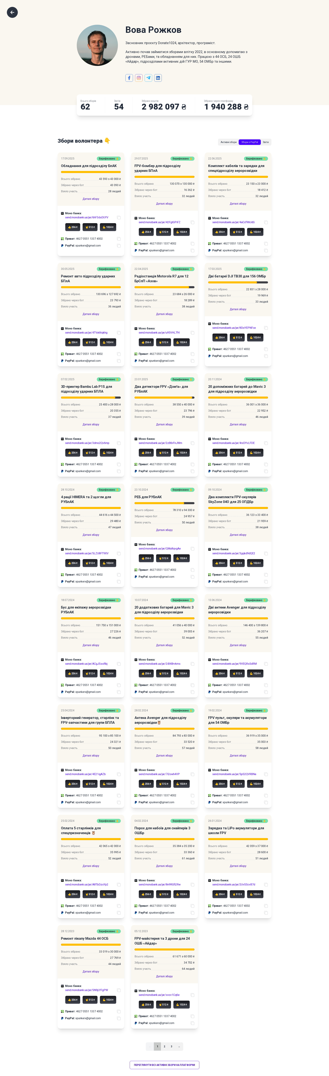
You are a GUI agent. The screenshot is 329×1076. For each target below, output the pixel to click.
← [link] (150, 1046)
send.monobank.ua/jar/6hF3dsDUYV (86, 217)
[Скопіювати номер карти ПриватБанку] (119, 239)
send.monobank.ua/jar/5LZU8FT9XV (86, 553)
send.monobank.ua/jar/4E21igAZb (85, 774)
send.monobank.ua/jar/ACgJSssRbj (86, 663)
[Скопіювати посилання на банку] (119, 217)
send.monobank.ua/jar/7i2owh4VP (159, 774)
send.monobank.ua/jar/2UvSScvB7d (233, 884)
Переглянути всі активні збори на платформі (164, 1065)
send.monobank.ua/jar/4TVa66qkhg (86, 332)
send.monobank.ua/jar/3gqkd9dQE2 (233, 553)
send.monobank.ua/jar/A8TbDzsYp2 (86, 884)
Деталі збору (91, 199)
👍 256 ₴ (72, 227)
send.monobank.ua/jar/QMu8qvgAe (160, 548)
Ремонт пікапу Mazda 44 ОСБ (84, 938)
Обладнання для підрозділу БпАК (89, 166)
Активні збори (229, 142)
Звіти (266, 142)
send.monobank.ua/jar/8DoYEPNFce (234, 327)
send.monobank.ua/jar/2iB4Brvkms (159, 663)
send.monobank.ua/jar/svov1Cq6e (159, 995)
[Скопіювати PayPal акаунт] (119, 246)
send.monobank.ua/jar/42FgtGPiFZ (159, 222)
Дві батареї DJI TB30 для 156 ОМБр (237, 276)
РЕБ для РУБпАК (148, 497)
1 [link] (157, 1046)
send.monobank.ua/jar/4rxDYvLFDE (233, 443)
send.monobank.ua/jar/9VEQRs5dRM (234, 663)
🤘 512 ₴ (90, 227)
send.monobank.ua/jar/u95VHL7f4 (159, 332)
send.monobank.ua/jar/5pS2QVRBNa (234, 774)
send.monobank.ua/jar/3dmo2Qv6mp (87, 443)
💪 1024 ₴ (108, 227)
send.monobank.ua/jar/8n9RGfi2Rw (160, 884)
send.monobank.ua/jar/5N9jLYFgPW (86, 990)
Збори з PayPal (249, 142)
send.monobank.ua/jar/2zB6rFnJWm (160, 443)
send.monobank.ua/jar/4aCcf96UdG (233, 222)
